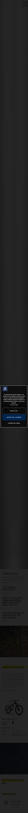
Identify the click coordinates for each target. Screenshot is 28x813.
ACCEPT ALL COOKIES (14, 417)
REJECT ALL (14, 410)
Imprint (16, 404)
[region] (14, 406)
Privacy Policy (12, 404)
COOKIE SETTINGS (14, 423)
